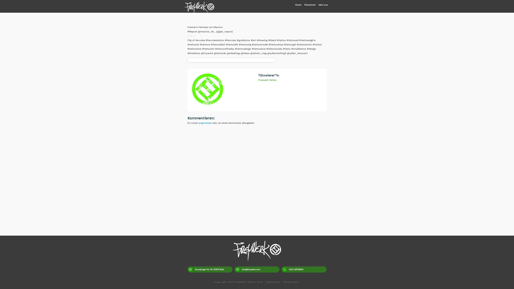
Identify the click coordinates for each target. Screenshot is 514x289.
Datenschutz (292, 282)
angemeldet (205, 123)
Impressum (273, 282)
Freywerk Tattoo (267, 80)
